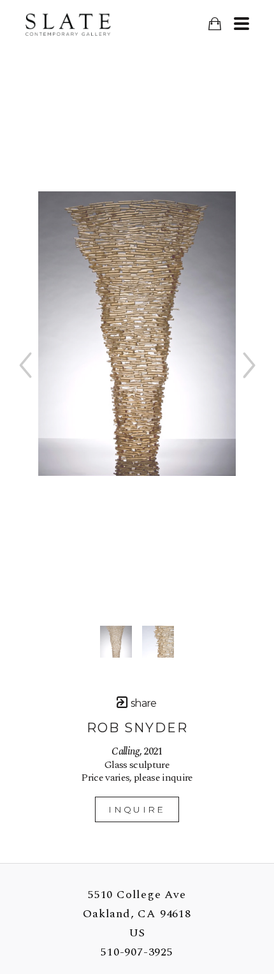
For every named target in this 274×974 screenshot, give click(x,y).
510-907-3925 (137, 952)
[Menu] (241, 23)
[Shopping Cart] (214, 24)
